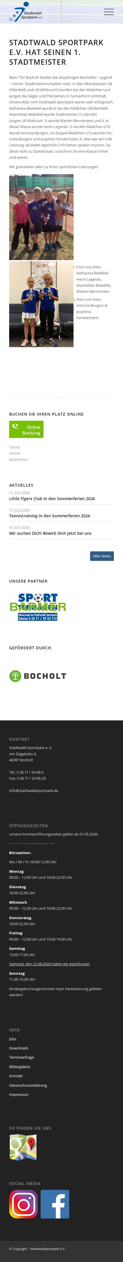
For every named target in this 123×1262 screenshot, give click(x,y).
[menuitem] (106, 11)
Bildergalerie (19, 1066)
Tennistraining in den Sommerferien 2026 (49, 515)
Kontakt (16, 1075)
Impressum (19, 1094)
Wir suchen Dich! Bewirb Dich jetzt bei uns (50, 533)
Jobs (12, 1038)
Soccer (14, 453)
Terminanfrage (21, 1057)
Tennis (14, 447)
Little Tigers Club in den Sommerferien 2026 (52, 498)
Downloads (18, 1048)
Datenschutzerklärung (28, 1085)
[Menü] (106, 11)
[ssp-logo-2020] (51, 11)
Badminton (18, 459)
